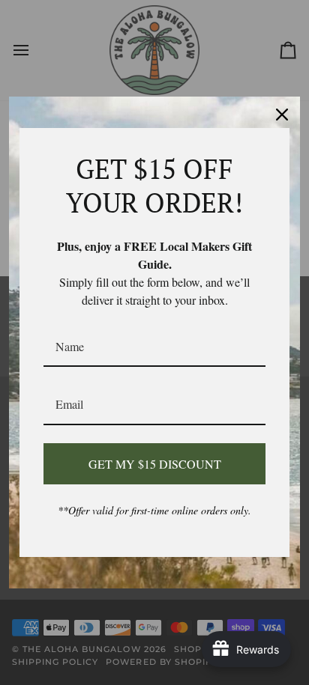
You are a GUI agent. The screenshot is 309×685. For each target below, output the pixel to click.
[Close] (282, 115)
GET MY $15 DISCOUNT (154, 464)
